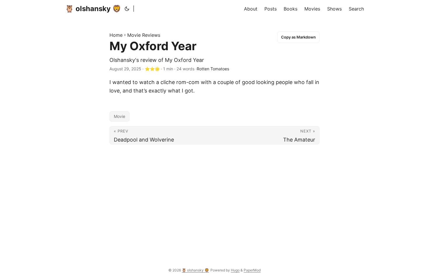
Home (116, 35)
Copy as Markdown (298, 37)
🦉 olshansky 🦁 (93, 8)
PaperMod (252, 270)
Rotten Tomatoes (213, 68)
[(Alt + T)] (126, 9)
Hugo (235, 270)
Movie (119, 116)
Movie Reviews (143, 35)
